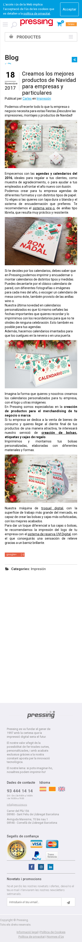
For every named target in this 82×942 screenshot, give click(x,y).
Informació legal (27, 932)
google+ (11, 554)
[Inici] (5, 64)
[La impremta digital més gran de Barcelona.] (36, 22)
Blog (12, 57)
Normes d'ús (55, 936)
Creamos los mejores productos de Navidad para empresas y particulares (49, 83)
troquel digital (52, 508)
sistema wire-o (44, 208)
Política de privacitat (31, 936)
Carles (27, 98)
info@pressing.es (17, 804)
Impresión (44, 98)
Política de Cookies (52, 932)
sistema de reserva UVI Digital (49, 534)
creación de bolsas (58, 432)
